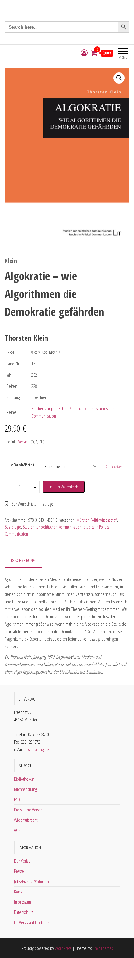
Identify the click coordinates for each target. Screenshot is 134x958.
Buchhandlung (25, 789)
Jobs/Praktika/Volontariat (32, 881)
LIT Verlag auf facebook (31, 922)
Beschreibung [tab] (23, 560)
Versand (24, 441)
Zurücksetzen (114, 467)
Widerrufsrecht (25, 820)
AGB (17, 830)
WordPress (63, 948)
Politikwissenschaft (103, 520)
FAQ (17, 799)
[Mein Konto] (84, 53)
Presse (19, 871)
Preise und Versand (29, 809)
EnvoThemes (103, 948)
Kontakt (19, 891)
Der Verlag (22, 861)
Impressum (22, 902)
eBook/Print (23, 464)
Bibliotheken (24, 779)
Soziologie (13, 527)
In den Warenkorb (63, 487)
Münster (82, 520)
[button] (119, 78)
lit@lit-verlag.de (37, 749)
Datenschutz (23, 912)
